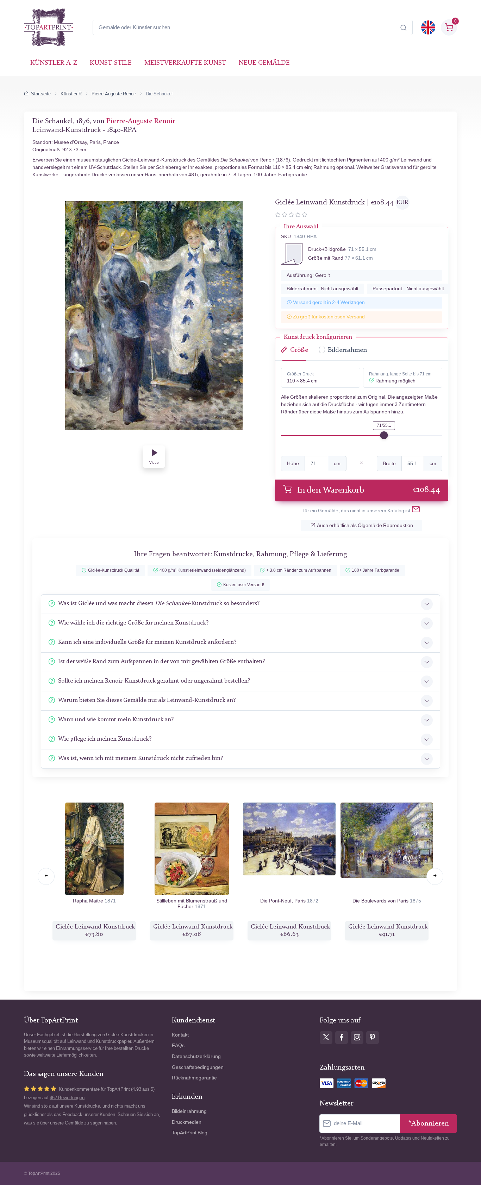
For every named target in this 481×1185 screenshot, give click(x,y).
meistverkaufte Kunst (185, 63)
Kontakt (180, 1035)
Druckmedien (186, 1122)
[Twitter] (326, 1037)
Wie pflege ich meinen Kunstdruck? (104, 739)
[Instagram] (357, 1037)
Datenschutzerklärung (196, 1056)
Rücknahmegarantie (194, 1078)
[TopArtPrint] (48, 27)
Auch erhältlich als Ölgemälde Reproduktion (365, 525)
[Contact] (416, 510)
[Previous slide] (46, 876)
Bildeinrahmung (189, 1111)
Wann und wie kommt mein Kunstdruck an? (116, 720)
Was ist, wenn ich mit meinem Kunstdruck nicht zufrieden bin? (140, 758)
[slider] (384, 435)
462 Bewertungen (67, 1097)
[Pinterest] (372, 1037)
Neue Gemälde (264, 63)
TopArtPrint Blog (189, 1133)
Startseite (41, 93)
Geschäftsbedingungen (198, 1067)
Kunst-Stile (111, 63)
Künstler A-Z (53, 63)
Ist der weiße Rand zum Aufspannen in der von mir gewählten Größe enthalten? (161, 662)
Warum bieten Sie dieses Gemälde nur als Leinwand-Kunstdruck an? (147, 700)
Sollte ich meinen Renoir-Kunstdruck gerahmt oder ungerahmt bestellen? (154, 681)
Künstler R (71, 93)
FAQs (178, 1045)
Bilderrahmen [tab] (347, 350)
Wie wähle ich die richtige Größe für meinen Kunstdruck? (133, 623)
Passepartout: (408, 289)
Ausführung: (308, 275)
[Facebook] (341, 1037)
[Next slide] (434, 876)
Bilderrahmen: (322, 289)
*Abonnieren (428, 1123)
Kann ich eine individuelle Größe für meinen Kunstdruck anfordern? (147, 642)
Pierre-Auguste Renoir (114, 93)
